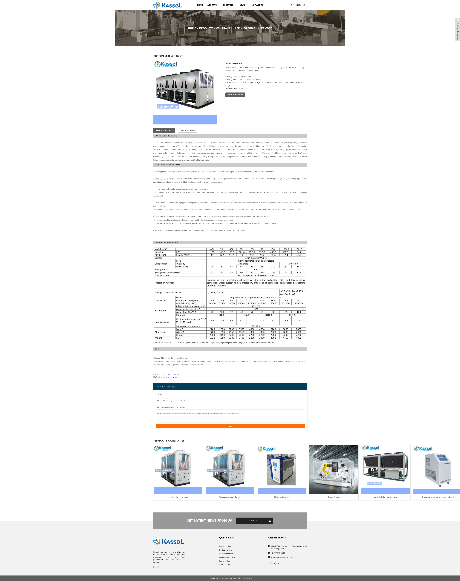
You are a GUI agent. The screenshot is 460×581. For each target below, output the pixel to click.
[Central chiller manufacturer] (385, 469)
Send (230, 426)
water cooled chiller (227, 557)
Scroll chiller (224, 565)
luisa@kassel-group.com (281, 557)
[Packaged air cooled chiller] (230, 469)
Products (206, 28)
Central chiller (228, 28)
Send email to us (235, 95)
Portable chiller (225, 550)
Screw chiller (224, 561)
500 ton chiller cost (172, 374)
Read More (157, 567)
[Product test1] (333, 469)
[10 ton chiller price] (282, 469)
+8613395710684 (278, 553)
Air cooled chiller (226, 554)
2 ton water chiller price (169, 377)
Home (192, 28)
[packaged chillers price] (178, 469)
